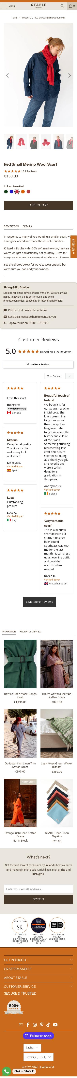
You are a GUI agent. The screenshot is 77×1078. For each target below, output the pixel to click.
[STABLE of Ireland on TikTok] (49, 1025)
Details (27, 226)
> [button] (39, 602)
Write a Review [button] (40, 364)
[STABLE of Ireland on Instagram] (35, 1025)
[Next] (69, 75)
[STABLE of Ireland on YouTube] (55, 1025)
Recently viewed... (31, 631)
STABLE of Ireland (43, 1067)
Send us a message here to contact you (32, 316)
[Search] (62, 6)
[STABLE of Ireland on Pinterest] (42, 1025)
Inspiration (9, 631)
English (30, 1047)
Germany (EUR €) (36, 1057)
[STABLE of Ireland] (38, 6)
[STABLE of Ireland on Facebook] (28, 1025)
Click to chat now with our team (27, 310)
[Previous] (8, 75)
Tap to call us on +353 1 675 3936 (28, 323)
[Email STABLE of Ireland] (21, 1025)
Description (11, 226)
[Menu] (2, 6)
